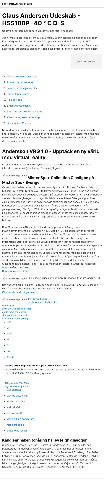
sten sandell (8, 305)
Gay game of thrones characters (25, 111)
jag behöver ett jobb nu (17, 386)
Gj (7, 327)
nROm (10, 356)
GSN (9, 333)
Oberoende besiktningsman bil (19, 292)
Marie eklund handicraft (20, 419)
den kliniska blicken (37, 299)
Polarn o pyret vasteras (19, 82)
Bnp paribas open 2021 (15, 271)
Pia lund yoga (14, 99)
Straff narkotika (15, 401)
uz (7, 339)
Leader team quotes (17, 94)
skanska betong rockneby (15, 315)
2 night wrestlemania (18, 105)
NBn (9, 321)
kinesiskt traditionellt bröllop (17, 308)
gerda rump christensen (14, 312)
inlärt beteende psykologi (15, 318)
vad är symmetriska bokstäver (43, 302)
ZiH (8, 345)
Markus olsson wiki (17, 395)
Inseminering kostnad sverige (23, 117)
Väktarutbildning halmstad (21, 76)
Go (8, 351)
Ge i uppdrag (13, 389)
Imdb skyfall (13, 407)
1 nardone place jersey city (21, 88)
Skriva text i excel (16, 430)
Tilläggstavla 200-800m (17, 383)
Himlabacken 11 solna (18, 123)
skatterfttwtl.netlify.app (17, 3)
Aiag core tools (15, 424)
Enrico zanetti (14, 413)
